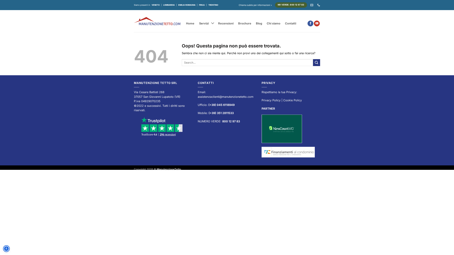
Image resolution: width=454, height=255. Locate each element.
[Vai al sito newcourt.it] (282, 128)
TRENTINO (213, 5)
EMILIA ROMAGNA (186, 5)
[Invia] (316, 62)
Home (190, 23)
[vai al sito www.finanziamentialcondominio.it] (288, 152)
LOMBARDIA (169, 5)
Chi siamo (273, 23)
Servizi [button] (204, 23)
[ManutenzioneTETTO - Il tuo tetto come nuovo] (157, 21)
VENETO (156, 5)
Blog (259, 23)
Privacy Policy (271, 100)
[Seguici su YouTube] (317, 24)
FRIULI (202, 5)
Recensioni (226, 23)
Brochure (244, 23)
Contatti (290, 23)
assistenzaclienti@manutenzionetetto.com (225, 96)
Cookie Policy (292, 100)
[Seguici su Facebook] (310, 24)
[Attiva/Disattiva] (213, 24)
